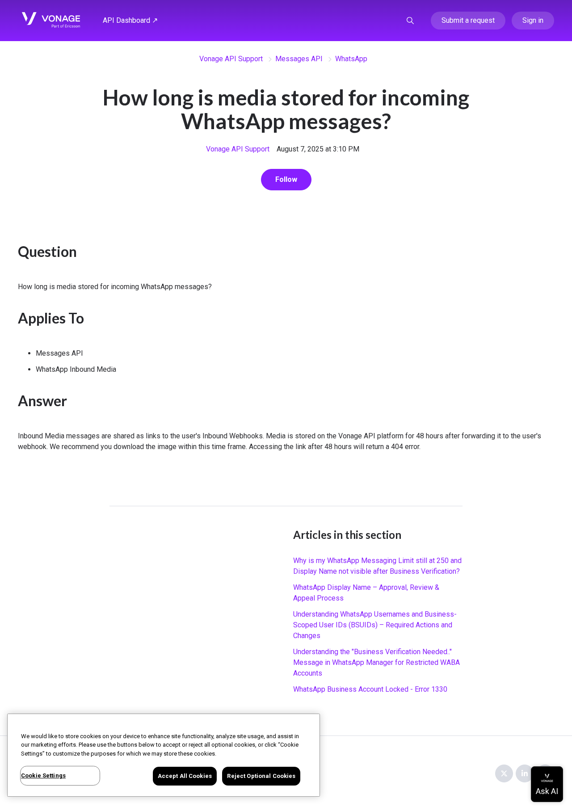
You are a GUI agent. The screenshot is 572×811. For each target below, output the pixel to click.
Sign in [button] (532, 20)
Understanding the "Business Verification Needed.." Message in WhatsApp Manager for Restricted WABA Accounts (376, 662)
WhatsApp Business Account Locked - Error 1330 (370, 689)
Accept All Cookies (185, 776)
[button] (410, 20)
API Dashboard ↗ (130, 20)
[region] (163, 755)
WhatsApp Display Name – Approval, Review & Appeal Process (366, 592)
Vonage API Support (231, 59)
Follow (286, 179)
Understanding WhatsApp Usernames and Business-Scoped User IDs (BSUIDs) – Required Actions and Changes (375, 625)
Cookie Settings (43, 775)
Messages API (299, 59)
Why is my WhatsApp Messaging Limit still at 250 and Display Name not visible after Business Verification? (377, 566)
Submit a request (468, 20)
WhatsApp (351, 59)
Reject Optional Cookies (261, 776)
